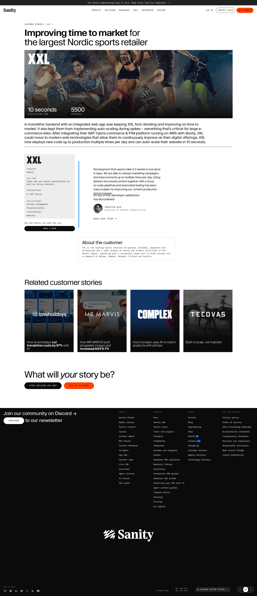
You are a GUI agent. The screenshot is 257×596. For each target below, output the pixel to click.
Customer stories (33, 24)
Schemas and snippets (165, 450)
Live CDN (123, 464)
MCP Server (125, 441)
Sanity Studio (126, 417)
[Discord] (38, 590)
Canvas (122, 431)
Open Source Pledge (233, 450)
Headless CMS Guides (164, 478)
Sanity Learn (160, 427)
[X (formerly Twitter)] (27, 590)
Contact (192, 417)
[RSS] (32, 590)
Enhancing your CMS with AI (168, 483)
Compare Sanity (161, 492)
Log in (209, 10)
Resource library (163, 464)
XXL (49, 24)
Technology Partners (199, 459)
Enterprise (147, 10)
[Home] (10, 10)
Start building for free (43, 385)
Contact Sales (225, 10)
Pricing (161, 10)
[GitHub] (5, 590)
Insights (123, 450)
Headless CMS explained (166, 459)
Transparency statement (235, 436)
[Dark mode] (250, 589)
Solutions (110, 10)
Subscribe (13, 420)
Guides (157, 455)
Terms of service (232, 422)
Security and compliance (236, 441)
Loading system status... (214, 589)
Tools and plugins (163, 431)
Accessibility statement (236, 431)
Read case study (103, 218)
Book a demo (49, 228)
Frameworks (159, 441)
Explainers (159, 469)
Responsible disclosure (235, 445)
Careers (192, 441)
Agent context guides (165, 488)
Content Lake (126, 459)
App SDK (123, 455)
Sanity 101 (159, 422)
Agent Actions (126, 473)
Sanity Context (127, 427)
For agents (159, 506)
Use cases (124, 483)
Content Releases (128, 445)
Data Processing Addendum (236, 427)
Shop (190, 431)
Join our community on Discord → (40, 413)
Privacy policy (230, 417)
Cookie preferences (233, 455)
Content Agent (126, 436)
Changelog (193, 445)
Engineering (194, 427)
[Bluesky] (21, 590)
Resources (124, 10)
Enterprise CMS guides (165, 473)
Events (191, 436)
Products (96, 10)
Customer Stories (197, 450)
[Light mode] (240, 589)
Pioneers (158, 436)
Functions (124, 469)
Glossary (158, 497)
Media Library (126, 422)
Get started (244, 10)
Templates (158, 445)
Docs (135, 10)
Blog (190, 422)
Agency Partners (197, 455)
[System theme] (245, 589)
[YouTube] (10, 590)
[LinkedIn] (16, 590)
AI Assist (124, 478)
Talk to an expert (79, 385)
